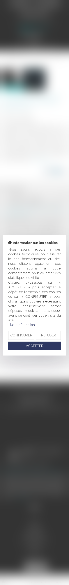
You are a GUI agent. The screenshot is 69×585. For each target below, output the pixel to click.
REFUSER (48, 335)
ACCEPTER (34, 346)
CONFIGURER (21, 335)
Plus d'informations (22, 325)
